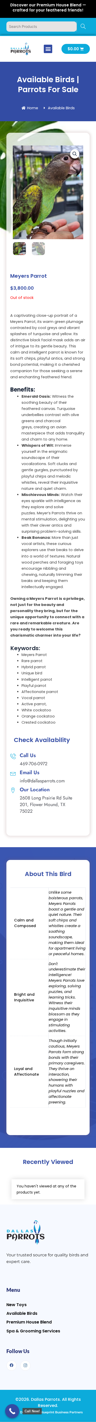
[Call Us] (13, 756)
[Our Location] (13, 790)
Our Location (35, 789)
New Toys (16, 1305)
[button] (48, 49)
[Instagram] (25, 1365)
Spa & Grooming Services (33, 1331)
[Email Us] (13, 773)
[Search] (83, 26)
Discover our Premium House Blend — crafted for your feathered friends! (48, 7)
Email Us (29, 772)
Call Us (28, 755)
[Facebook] (11, 1365)
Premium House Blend (29, 1322)
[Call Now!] (12, 1411)
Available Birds (21, 1313)
